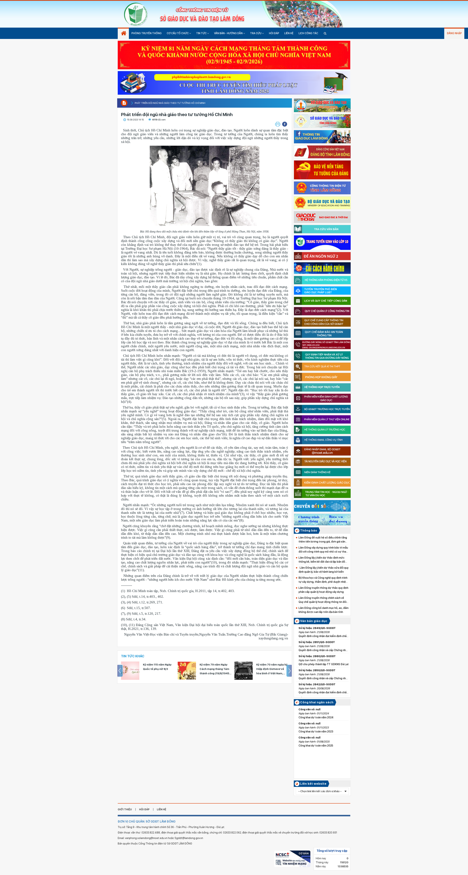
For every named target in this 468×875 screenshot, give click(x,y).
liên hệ (161, 809)
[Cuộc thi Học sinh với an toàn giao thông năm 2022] (234, 81)
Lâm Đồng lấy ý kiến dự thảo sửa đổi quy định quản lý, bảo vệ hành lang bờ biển (323, 569)
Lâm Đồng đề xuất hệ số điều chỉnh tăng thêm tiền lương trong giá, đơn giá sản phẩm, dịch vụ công (323, 540)
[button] (284, 124)
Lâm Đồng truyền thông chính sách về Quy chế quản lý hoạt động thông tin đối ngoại (322, 600)
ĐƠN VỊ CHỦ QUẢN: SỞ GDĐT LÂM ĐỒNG (147, 821)
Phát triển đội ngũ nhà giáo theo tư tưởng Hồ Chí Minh (170, 103)
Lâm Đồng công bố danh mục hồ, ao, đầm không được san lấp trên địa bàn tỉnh (323, 609)
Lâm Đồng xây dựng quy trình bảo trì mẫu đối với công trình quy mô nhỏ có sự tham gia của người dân (323, 550)
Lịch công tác (308, 33)
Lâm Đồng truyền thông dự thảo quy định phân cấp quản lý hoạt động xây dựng (323, 589)
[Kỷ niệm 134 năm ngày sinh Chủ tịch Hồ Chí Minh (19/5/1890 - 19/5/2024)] (243, 671)
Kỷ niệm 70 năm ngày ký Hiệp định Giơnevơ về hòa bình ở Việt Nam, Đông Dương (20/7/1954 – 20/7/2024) (215, 669)
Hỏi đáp (274, 33)
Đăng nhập (454, 33)
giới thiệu (125, 809)
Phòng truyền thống (146, 33)
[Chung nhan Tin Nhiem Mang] (292, 858)
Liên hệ (288, 33)
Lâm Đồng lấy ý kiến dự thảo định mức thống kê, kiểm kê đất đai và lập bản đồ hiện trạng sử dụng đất (322, 560)
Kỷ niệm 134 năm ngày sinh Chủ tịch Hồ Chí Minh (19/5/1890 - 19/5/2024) (270, 669)
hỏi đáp (144, 809)
